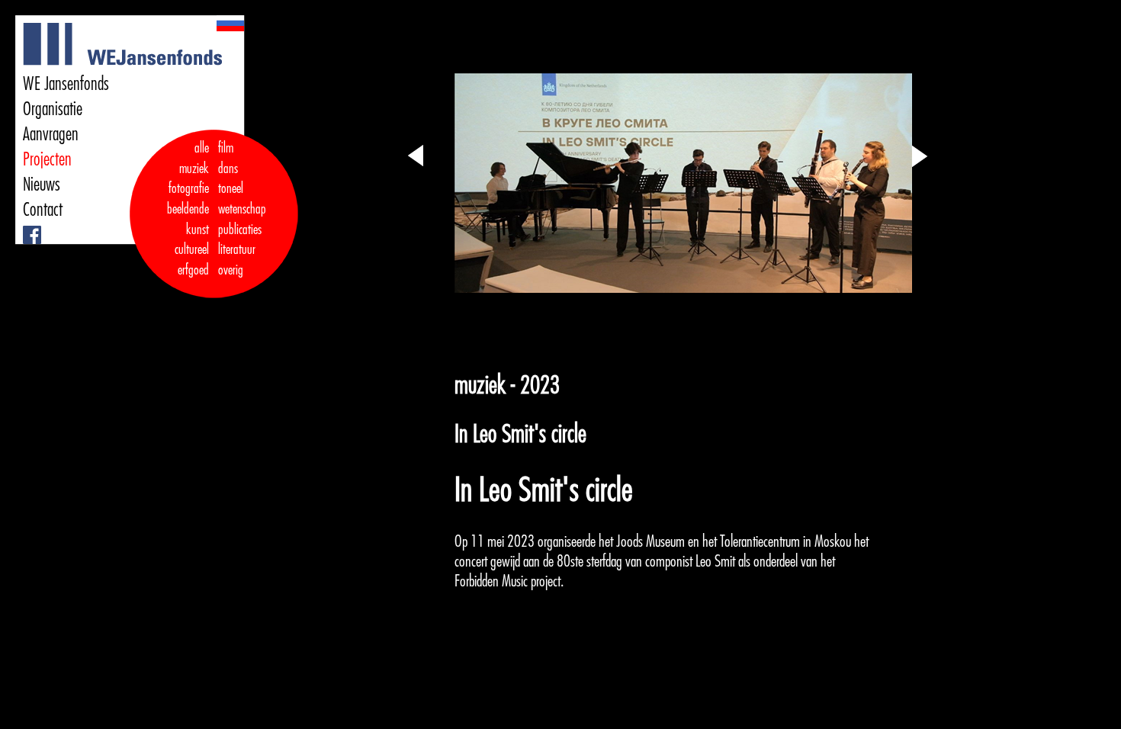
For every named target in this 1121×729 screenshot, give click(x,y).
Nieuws (41, 184)
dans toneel (231, 179)
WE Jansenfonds (66, 84)
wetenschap (242, 209)
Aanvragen (51, 134)
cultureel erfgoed (192, 259)
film (225, 148)
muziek (194, 168)
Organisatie (52, 109)
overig (230, 270)
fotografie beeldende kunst (188, 208)
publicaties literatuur (240, 240)
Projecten (47, 159)
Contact (43, 210)
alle (201, 148)
